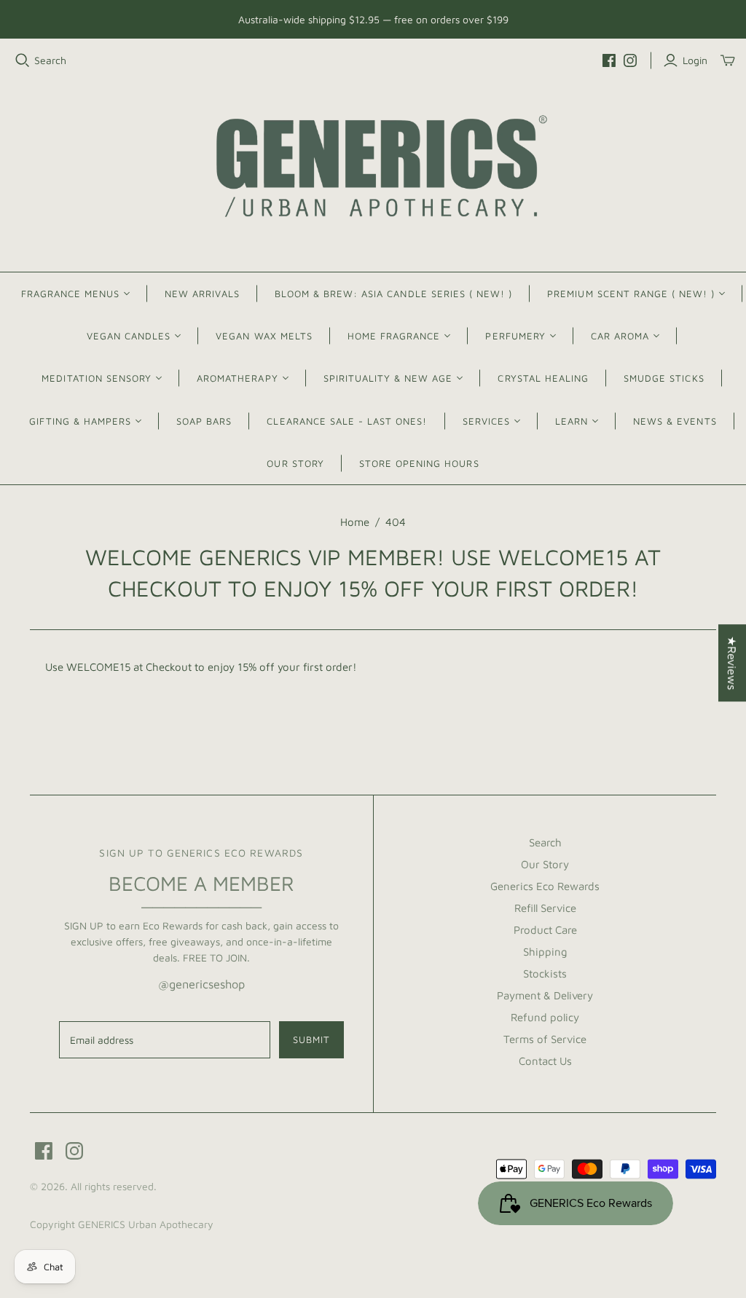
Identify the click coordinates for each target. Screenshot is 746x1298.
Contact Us (545, 1061)
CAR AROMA (620, 336)
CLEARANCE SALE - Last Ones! (347, 421)
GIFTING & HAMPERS (80, 421)
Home (354, 522)
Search (50, 60)
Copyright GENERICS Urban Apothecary (121, 1224)
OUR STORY (295, 463)
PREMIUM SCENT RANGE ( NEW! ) (631, 293)
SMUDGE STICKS (664, 378)
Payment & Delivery (545, 995)
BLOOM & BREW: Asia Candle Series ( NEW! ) (394, 293)
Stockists (545, 973)
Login (695, 60)
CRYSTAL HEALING (543, 378)
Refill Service (545, 908)
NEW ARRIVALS (202, 293)
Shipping (545, 951)
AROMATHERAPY (237, 378)
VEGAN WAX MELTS (264, 336)
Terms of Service (544, 1039)
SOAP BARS (204, 421)
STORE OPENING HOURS (419, 463)
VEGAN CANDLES (129, 336)
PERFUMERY (515, 336)
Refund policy (545, 1017)
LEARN (571, 421)
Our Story (545, 864)
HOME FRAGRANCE (394, 336)
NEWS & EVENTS (675, 421)
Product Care (545, 930)
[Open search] (22, 60)
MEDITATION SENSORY (97, 378)
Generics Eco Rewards (545, 886)
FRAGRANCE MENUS (70, 293)
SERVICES (486, 421)
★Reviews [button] (732, 663)
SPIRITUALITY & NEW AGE (388, 378)
